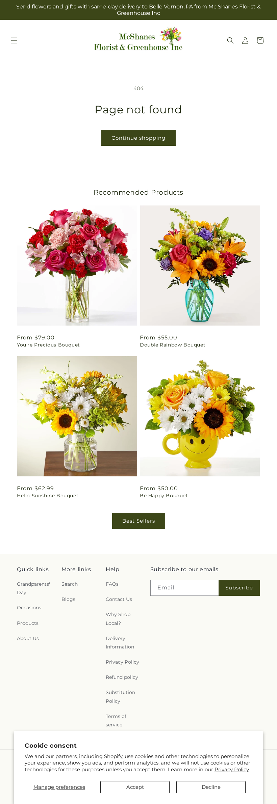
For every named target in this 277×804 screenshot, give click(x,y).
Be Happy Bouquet (164, 496)
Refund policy (122, 677)
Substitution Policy (120, 696)
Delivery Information (120, 642)
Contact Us (119, 599)
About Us (28, 638)
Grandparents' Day (33, 588)
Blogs (68, 599)
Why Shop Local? (118, 618)
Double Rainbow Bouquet (172, 345)
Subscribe (239, 587)
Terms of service (116, 720)
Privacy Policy (232, 769)
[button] (14, 40)
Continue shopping (138, 138)
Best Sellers (138, 521)
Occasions (29, 608)
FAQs (112, 584)
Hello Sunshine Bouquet (47, 496)
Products (28, 623)
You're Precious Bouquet (48, 345)
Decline (211, 787)
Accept (135, 787)
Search (69, 584)
